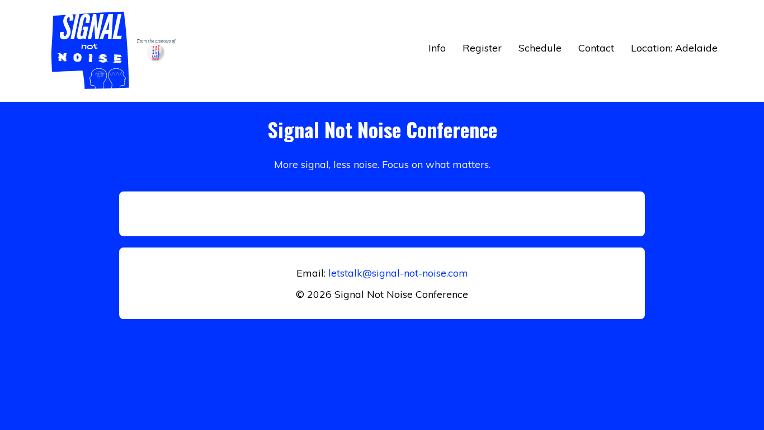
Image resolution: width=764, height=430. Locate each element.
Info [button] (437, 47)
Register (482, 47)
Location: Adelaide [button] (674, 47)
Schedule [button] (540, 47)
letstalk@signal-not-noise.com (398, 273)
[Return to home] (116, 50)
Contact (596, 47)
